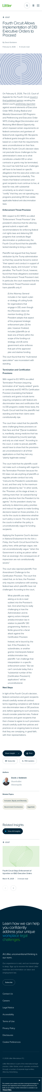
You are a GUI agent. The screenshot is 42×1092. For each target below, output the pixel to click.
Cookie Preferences (12, 1042)
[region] (21, 1084)
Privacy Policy (9, 1028)
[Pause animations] (33, 5)
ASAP (7, 842)
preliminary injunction (25, 103)
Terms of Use (9, 1021)
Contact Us (8, 993)
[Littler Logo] (7, 5)
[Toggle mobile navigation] (38, 6)
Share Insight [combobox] (10, 753)
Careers (6, 1000)
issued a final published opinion (20, 98)
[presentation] (21, 856)
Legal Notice (8, 1007)
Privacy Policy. (7, 1090)
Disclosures (8, 1035)
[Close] (39, 1080)
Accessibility (8, 1014)
